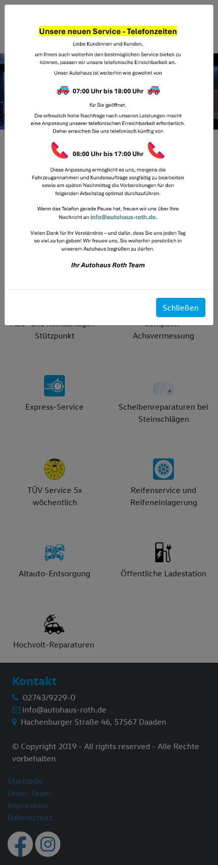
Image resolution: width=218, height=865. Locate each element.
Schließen (181, 307)
